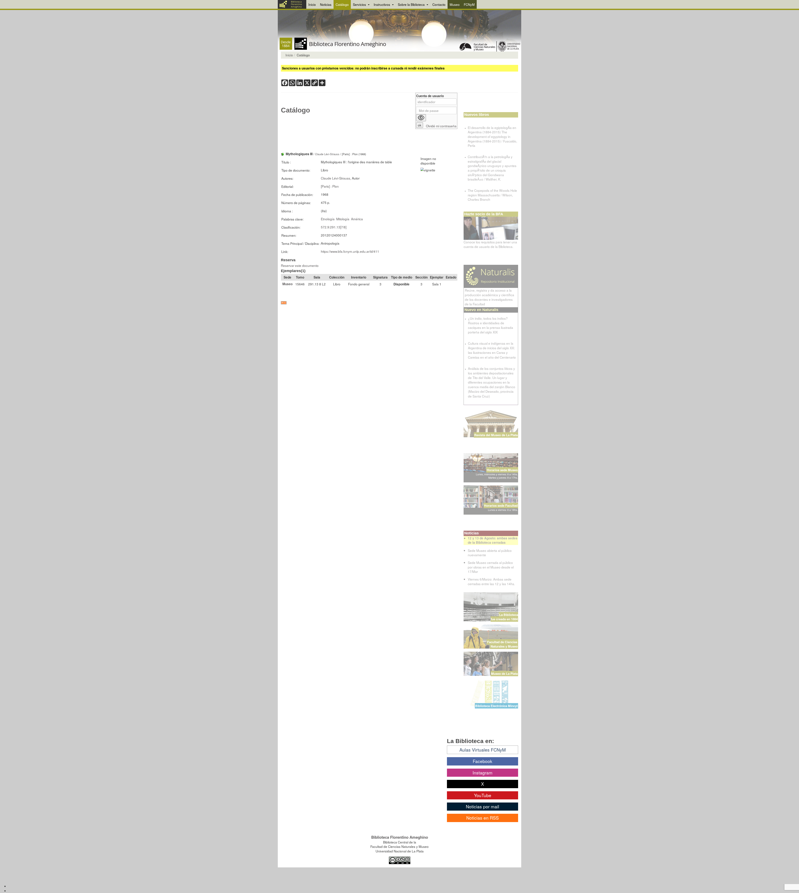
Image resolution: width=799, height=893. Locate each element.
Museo (455, 4)
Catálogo (342, 4)
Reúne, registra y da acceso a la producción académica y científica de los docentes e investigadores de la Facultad (489, 297)
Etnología (328, 219)
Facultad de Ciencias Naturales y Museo (502, 644)
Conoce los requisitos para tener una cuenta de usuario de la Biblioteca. (490, 244)
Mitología (342, 219)
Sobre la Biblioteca (412, 4)
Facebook (482, 761)
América (357, 219)
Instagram (483, 772)
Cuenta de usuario (430, 96)
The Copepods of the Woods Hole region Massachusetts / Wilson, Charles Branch (492, 195)
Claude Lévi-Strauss (327, 154)
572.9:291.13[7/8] (333, 227)
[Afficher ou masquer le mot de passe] (421, 117)
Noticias (325, 4)
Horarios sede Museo (502, 470)
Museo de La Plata (504, 673)
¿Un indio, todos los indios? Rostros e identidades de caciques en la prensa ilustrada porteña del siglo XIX (490, 325)
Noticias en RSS (482, 818)
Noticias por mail (482, 806)
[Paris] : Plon (330, 186)
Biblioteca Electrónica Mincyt (496, 706)
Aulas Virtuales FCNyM (482, 750)
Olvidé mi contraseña (441, 126)
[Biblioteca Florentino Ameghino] (292, 4)
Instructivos (382, 4)
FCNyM (469, 4)
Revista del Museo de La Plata (496, 435)
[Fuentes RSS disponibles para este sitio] (369, 302)
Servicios (360, 4)
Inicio (312, 4)
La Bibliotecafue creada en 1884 (504, 616)
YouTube (482, 795)
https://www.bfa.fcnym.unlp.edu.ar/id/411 (350, 251)
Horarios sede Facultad (501, 505)
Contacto (438, 4)
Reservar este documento (300, 265)
